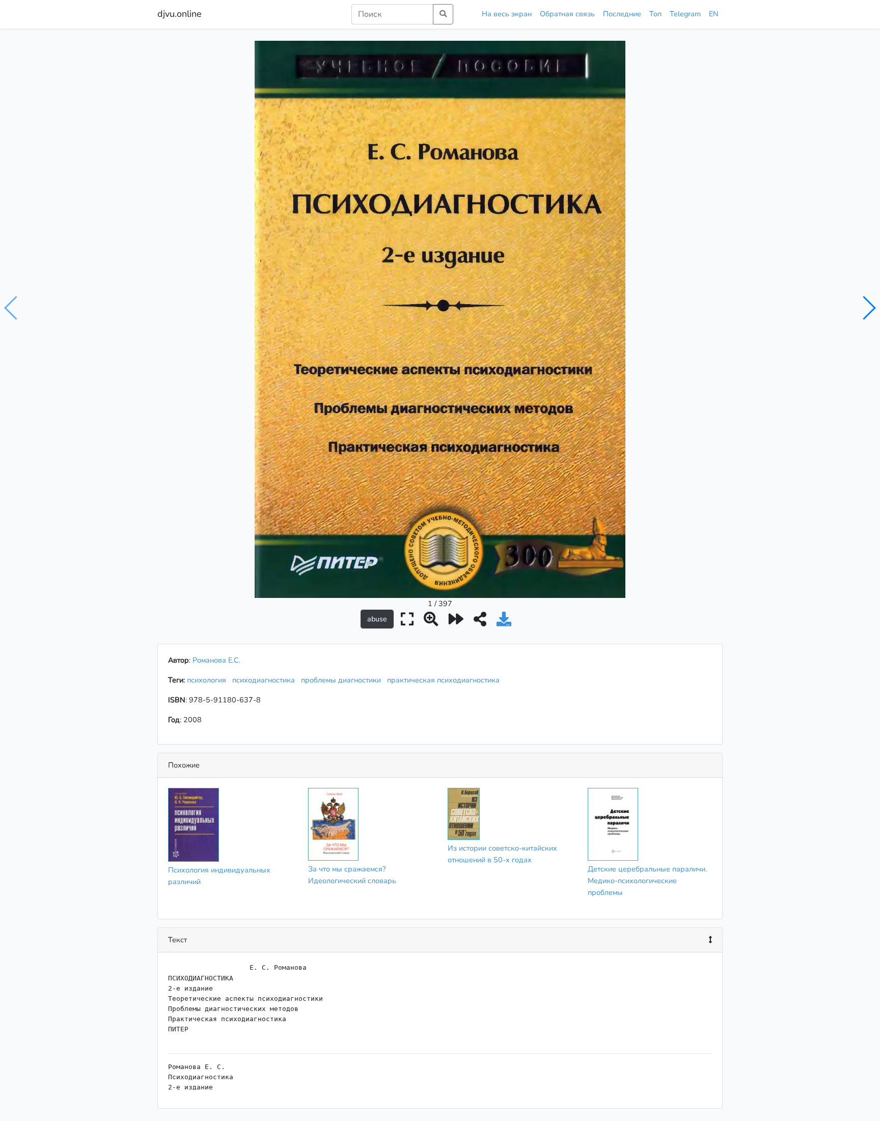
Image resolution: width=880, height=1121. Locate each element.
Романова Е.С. (216, 660)
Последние (622, 14)
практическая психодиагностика (445, 680)
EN (714, 14)
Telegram (685, 14)
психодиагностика (265, 680)
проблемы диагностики (343, 680)
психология (208, 680)
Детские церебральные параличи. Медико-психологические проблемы (647, 880)
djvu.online (179, 14)
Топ (655, 14)
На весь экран (507, 14)
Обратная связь (567, 14)
